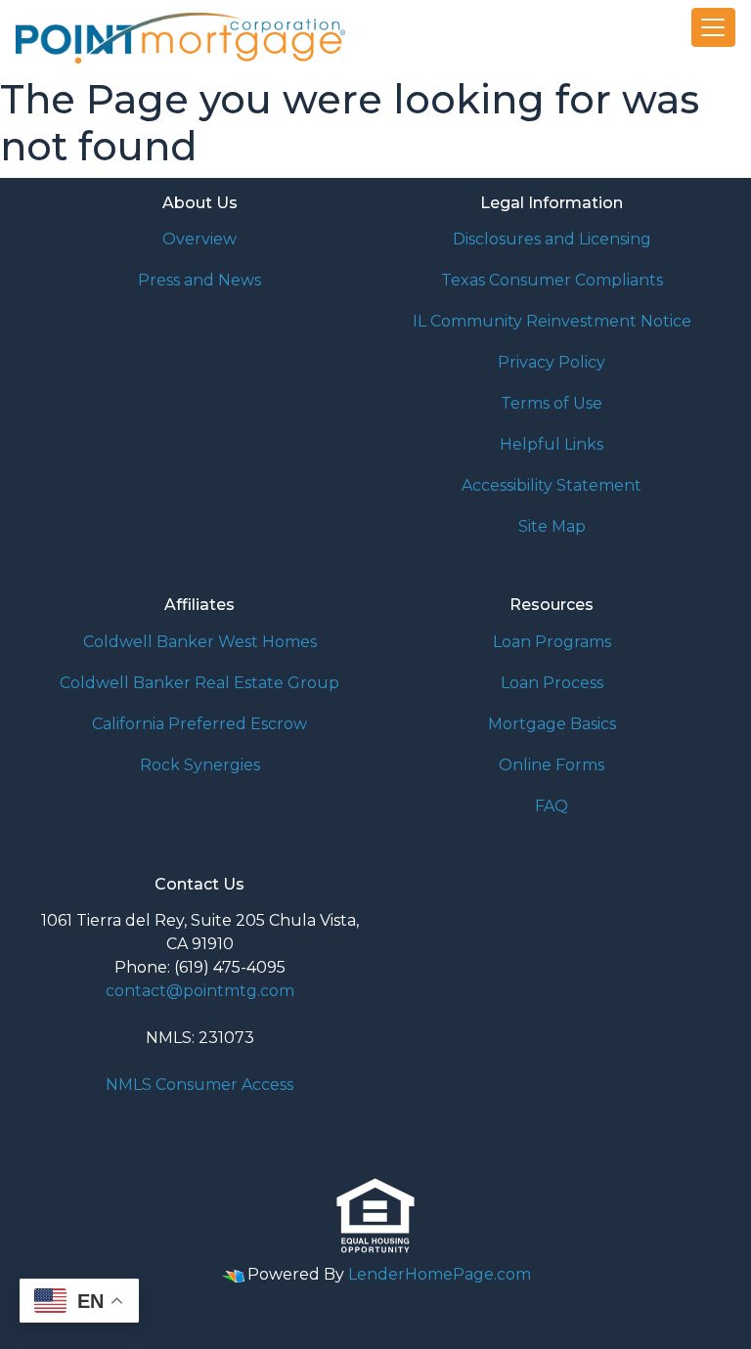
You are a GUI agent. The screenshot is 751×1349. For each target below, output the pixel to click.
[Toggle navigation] (713, 27)
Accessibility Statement (551, 485)
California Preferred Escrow (199, 724)
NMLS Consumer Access (199, 1084)
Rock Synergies (200, 765)
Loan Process (552, 683)
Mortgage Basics (552, 724)
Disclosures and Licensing (552, 239)
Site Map (552, 526)
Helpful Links (551, 444)
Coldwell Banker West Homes (200, 641)
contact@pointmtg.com (200, 990)
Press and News (199, 280)
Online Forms (551, 765)
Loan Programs (552, 641)
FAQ (551, 806)
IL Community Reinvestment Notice (552, 321)
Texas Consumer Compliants (552, 280)
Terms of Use (551, 403)
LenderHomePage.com (439, 1274)
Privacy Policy (551, 362)
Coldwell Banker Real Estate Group (199, 683)
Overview (199, 239)
